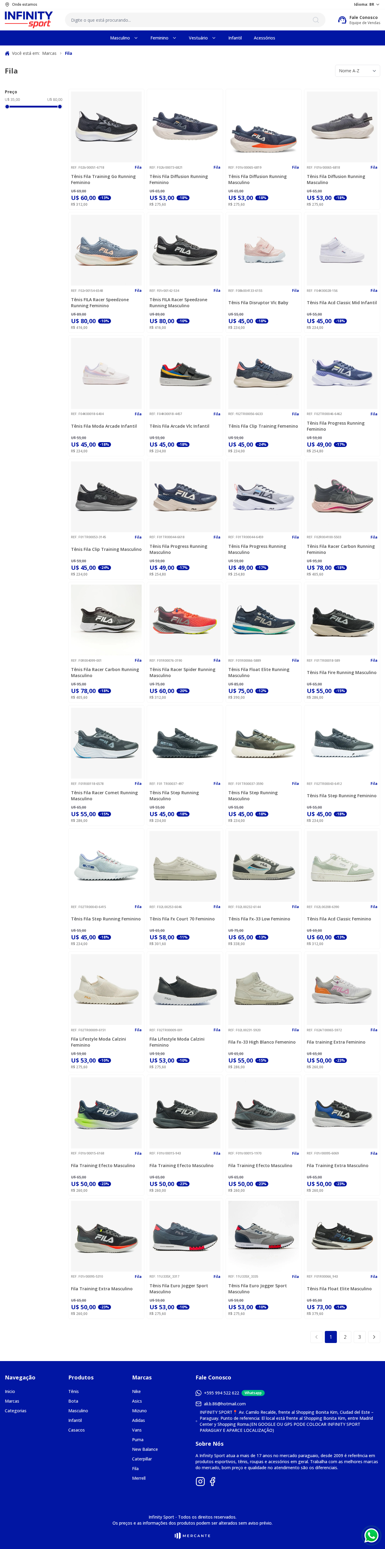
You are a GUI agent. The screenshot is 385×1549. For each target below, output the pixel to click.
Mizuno (139, 1410)
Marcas (12, 1401)
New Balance (145, 1449)
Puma (137, 1439)
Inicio (10, 1391)
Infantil (75, 1420)
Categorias (15, 1410)
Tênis (73, 1391)
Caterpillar (142, 1459)
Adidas (138, 1420)
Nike (136, 1391)
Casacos (76, 1430)
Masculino (78, 1410)
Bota (73, 1401)
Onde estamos (24, 4)
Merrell (139, 1478)
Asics (137, 1401)
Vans (137, 1430)
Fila (135, 1468)
